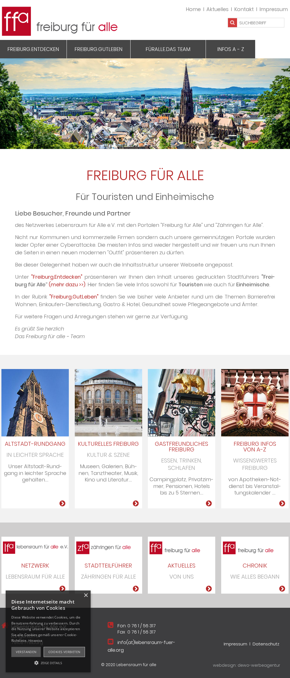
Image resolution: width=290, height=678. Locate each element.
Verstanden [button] (26, 652)
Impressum (273, 9)
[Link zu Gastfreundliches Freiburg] (181, 402)
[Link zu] (35, 547)
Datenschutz (266, 644)
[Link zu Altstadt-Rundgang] (62, 503)
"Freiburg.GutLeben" (74, 296)
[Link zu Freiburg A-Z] (282, 503)
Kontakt (244, 9)
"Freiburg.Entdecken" (56, 276)
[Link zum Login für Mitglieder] (255, 402)
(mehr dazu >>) (67, 284)
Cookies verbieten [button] (64, 652)
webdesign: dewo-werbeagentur (246, 665)
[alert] (48, 631)
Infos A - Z (230, 49)
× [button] (86, 595)
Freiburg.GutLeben (98, 49)
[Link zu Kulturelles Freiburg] (108, 402)
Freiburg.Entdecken (33, 49)
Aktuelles (217, 9)
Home (193, 9)
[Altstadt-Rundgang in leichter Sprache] (35, 402)
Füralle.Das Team (168, 49)
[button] (48, 662)
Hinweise (35, 640)
